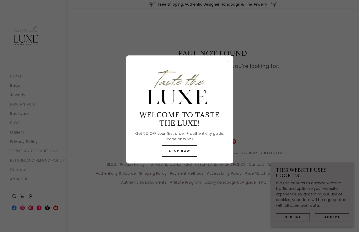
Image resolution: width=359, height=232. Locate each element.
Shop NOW (179, 151)
